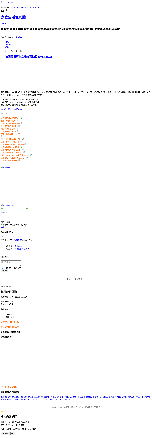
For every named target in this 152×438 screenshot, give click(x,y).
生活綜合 (19, 37)
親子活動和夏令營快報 (120, 397)
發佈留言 (5, 271)
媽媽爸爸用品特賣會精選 (41, 400)
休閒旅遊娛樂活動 (22, 249)
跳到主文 (4, 23)
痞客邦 (15, 240)
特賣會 (3, 227)
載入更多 (5, 257)
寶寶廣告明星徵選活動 (101, 397)
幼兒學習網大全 (135, 397)
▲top (3, 253)
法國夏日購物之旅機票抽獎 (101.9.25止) (28, 56)
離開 (12, 433)
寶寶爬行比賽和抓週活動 (63, 397)
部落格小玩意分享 (24, 400)
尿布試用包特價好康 (25, 397)
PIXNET (59, 407)
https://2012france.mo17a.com (11, 109)
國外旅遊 (18, 246)
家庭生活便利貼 (13, 17)
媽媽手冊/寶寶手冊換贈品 (83, 397)
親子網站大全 (11, 400)
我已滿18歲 (5, 433)
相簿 (7, 42)
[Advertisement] (17, 74)
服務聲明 (97, 407)
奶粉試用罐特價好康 (9, 397)
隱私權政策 (88, 407)
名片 (7, 47)
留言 (20, 240)
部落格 (8, 44)
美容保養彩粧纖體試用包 (43, 397)
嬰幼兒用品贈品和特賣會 (60, 400)
